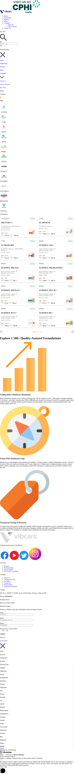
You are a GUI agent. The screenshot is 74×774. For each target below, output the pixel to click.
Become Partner (9, 568)
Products (6, 19)
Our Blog (7, 581)
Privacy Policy (8, 585)
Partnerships (7, 18)
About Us (11, 25)
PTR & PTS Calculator (11, 571)
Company (7, 23)
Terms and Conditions (10, 586)
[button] (37, 750)
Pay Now (3, 87)
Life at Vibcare (12, 26)
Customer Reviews (9, 579)
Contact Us (7, 28)
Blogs (5, 21)
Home (6, 16)
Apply (2, 748)
